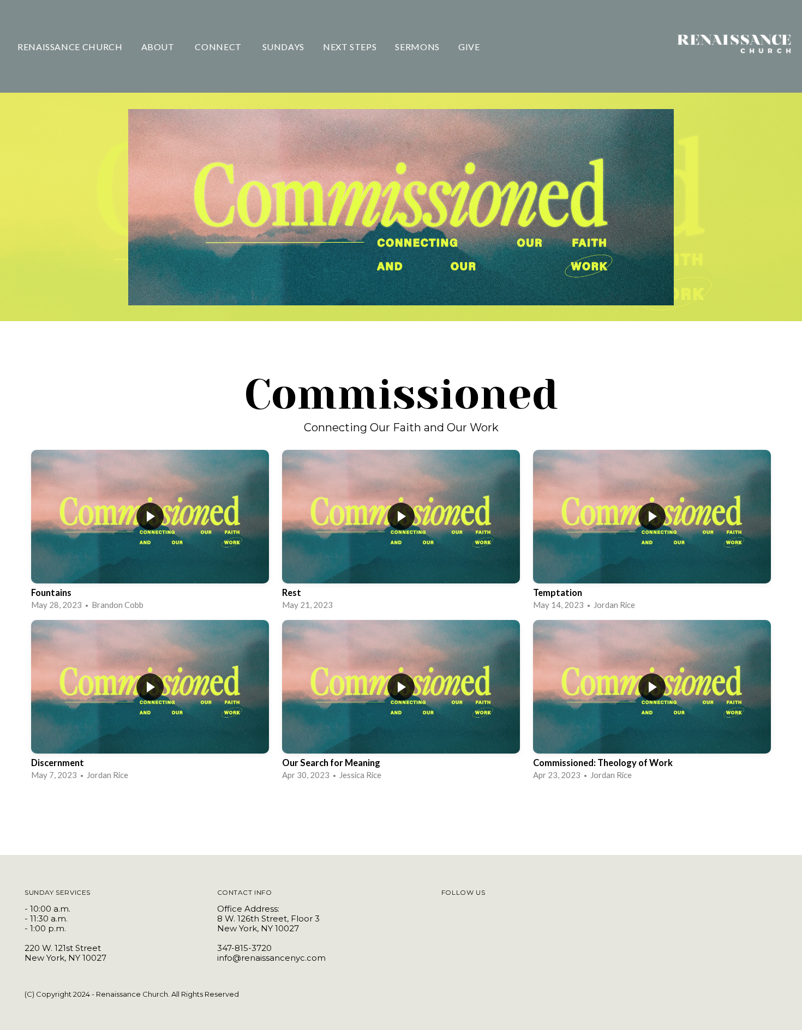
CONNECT (219, 46)
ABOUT (159, 46)
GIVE (469, 46)
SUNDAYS (283, 46)
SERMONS (417, 46)
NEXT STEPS (349, 46)
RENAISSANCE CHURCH (70, 46)
